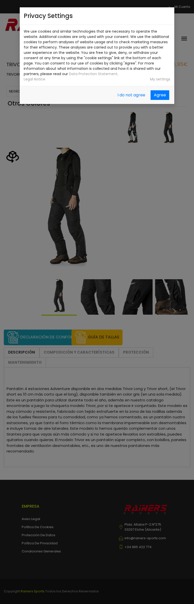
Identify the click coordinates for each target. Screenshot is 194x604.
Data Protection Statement (93, 73)
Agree (160, 95)
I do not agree (131, 95)
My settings (160, 79)
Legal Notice (34, 79)
